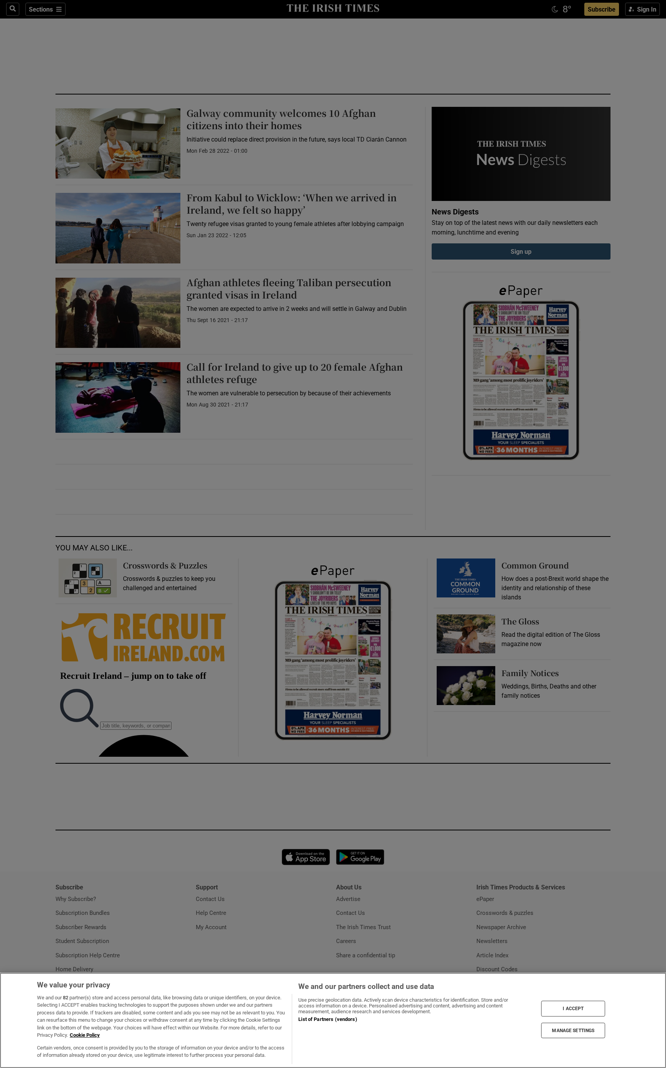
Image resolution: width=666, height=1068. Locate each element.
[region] (333, 1020)
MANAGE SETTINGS (573, 1030)
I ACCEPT (573, 1008)
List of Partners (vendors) (327, 1019)
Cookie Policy (85, 1035)
